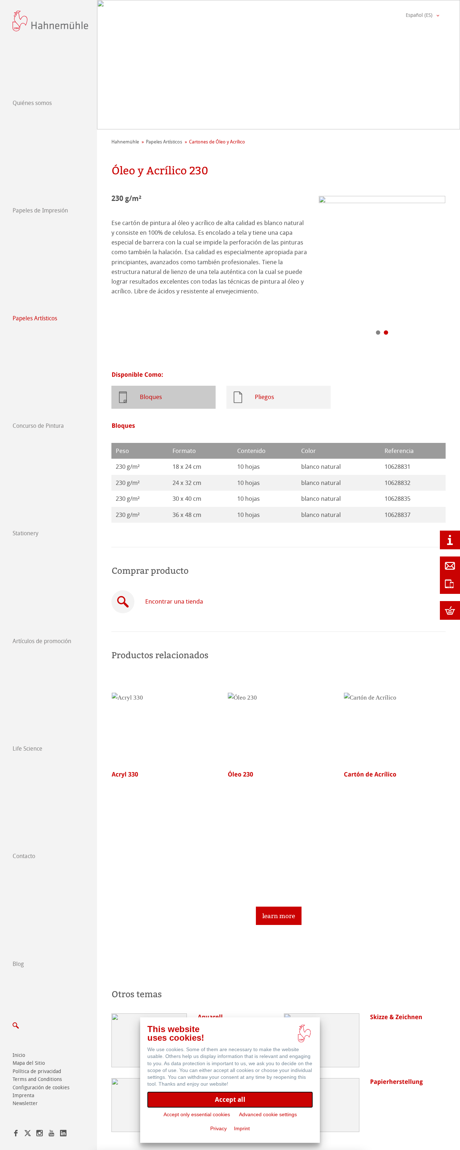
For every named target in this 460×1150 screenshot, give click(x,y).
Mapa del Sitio (29, 1063)
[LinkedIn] (63, 1134)
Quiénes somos (32, 103)
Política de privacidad (37, 1071)
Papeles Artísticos (35, 318)
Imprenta (23, 1095)
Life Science (27, 748)
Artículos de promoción (42, 641)
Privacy (218, 1128)
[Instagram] (39, 1134)
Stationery (25, 533)
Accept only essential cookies (197, 1114)
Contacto (24, 856)
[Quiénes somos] (450, 540)
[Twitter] (27, 1134)
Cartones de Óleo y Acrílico (217, 142)
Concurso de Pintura (38, 425)
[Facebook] (16, 1134)
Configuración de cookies (41, 1088)
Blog (18, 964)
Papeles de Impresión (40, 210)
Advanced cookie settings (268, 1114)
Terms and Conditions (37, 1079)
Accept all (230, 1099)
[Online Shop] (450, 610)
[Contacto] (450, 565)
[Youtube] (51, 1134)
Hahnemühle (125, 142)
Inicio (19, 1055)
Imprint (242, 1128)
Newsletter (25, 1103)
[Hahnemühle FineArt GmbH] (50, 21)
